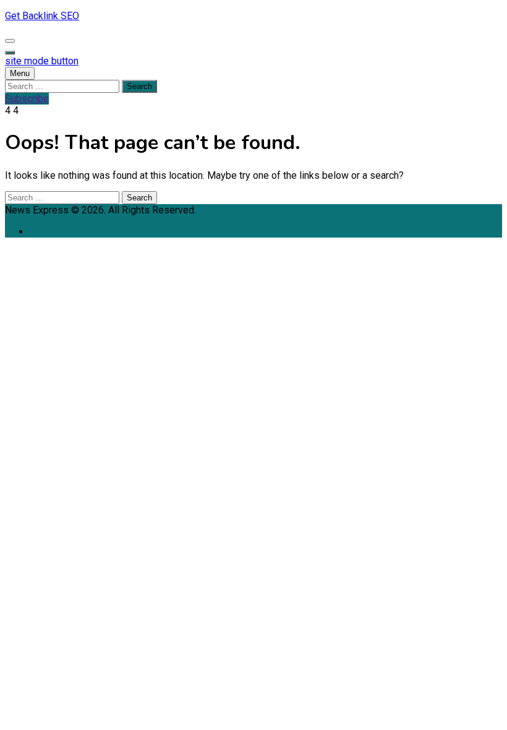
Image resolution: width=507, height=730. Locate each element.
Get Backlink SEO (42, 16)
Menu (20, 73)
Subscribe (27, 99)
